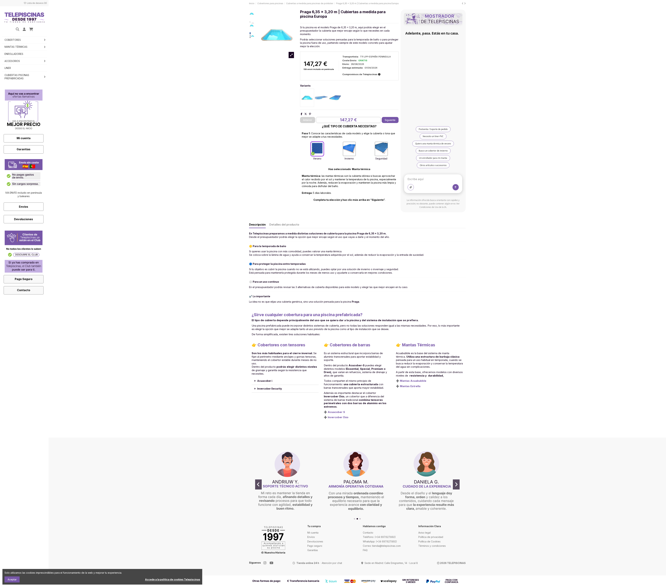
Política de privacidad (430, 536)
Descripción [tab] (257, 224)
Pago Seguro (23, 279)
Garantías (23, 149)
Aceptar (12, 579)
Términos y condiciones (432, 545)
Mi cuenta (24, 138)
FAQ (365, 550)
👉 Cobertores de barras (347, 345)
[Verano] (317, 149)
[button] (354, 519)
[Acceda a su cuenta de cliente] (24, 29)
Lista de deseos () (36, 3)
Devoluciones (23, 219)
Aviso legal (424, 532)
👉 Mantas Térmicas (415, 345)
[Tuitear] (305, 113)
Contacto (23, 290)
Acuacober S (336, 412)
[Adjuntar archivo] (411, 187)
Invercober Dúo (338, 417)
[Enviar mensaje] (455, 187)
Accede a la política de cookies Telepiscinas (172, 579)
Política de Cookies (429, 541)
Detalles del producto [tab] (284, 224)
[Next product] (465, 3)
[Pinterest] (310, 113)
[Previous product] (463, 3)
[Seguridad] (381, 149)
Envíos (23, 206)
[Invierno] (349, 149)
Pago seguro (314, 545)
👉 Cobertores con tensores (278, 345)
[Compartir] (301, 113)
